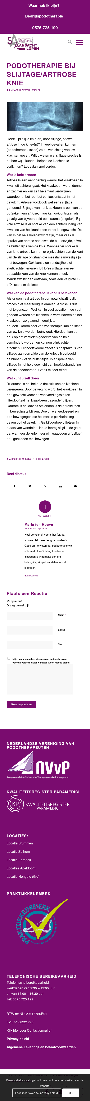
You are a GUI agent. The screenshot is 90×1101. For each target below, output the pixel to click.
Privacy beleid (18, 1038)
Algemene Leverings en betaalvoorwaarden (41, 1047)
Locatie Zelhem (18, 851)
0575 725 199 (45, 27)
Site (60, 644)
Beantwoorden (31, 575)
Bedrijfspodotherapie (44, 16)
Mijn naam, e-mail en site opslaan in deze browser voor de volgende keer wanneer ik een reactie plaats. (41, 660)
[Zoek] (68, 42)
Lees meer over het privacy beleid (36, 1093)
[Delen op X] (29, 486)
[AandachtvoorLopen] (37, 42)
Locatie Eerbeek (19, 859)
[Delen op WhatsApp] (45, 486)
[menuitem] (44, 5)
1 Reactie (43, 459)
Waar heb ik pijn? (43, 5)
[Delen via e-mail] (75, 486)
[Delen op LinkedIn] (60, 486)
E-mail (62, 629)
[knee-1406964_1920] (45, 116)
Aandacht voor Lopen (23, 90)
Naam (62, 615)
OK (71, 1093)
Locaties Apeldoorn (21, 868)
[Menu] (77, 42)
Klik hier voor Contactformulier (29, 1030)
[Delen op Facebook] (14, 486)
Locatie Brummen (20, 843)
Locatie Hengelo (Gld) (23, 876)
